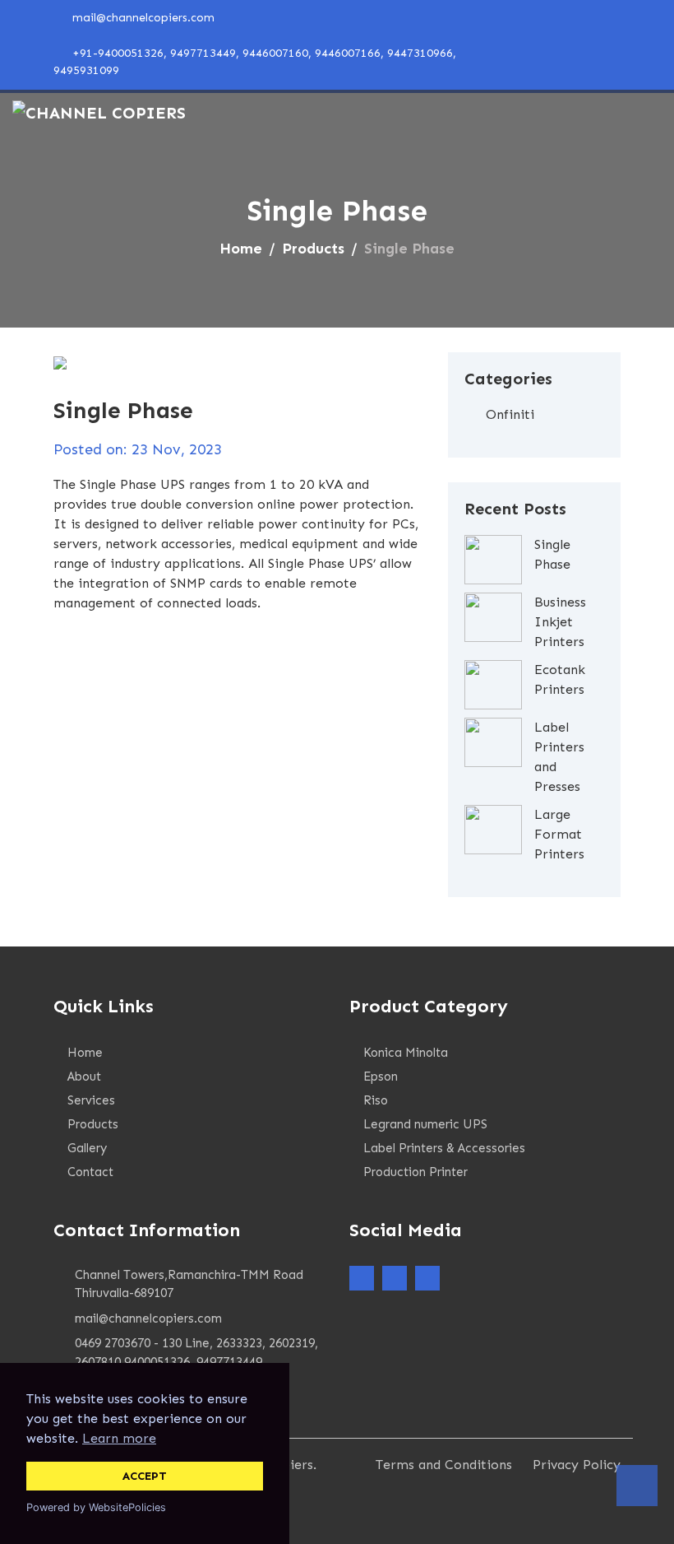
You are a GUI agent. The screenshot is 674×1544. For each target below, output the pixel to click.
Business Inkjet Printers (560, 621)
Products (313, 249)
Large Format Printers (559, 834)
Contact (90, 1172)
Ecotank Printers (559, 679)
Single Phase (552, 554)
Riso (375, 1100)
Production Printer (415, 1172)
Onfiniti (510, 414)
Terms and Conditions (444, 1464)
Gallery (87, 1148)
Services (91, 1100)
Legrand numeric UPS (425, 1124)
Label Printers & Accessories (444, 1148)
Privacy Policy (577, 1464)
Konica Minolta (405, 1052)
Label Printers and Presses (559, 756)
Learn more (119, 1438)
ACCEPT (144, 1475)
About (84, 1076)
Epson (380, 1076)
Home (240, 249)
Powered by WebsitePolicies (96, 1507)
